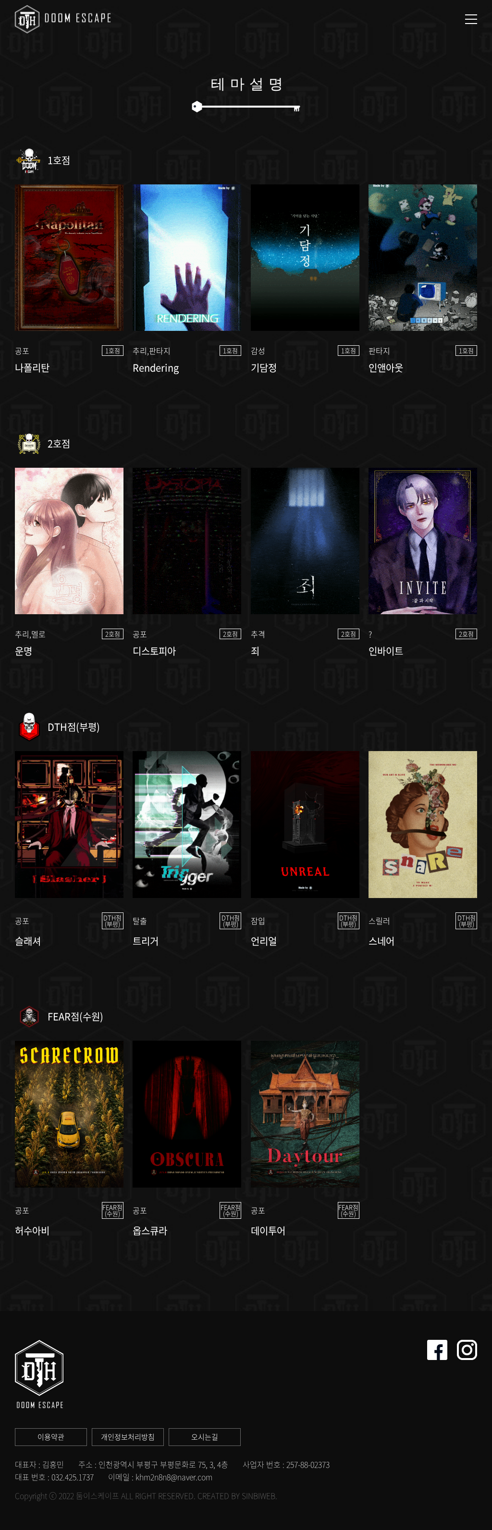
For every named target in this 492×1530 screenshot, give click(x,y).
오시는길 (204, 1437)
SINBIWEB (258, 1495)
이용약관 (50, 1437)
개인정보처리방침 (128, 1437)
